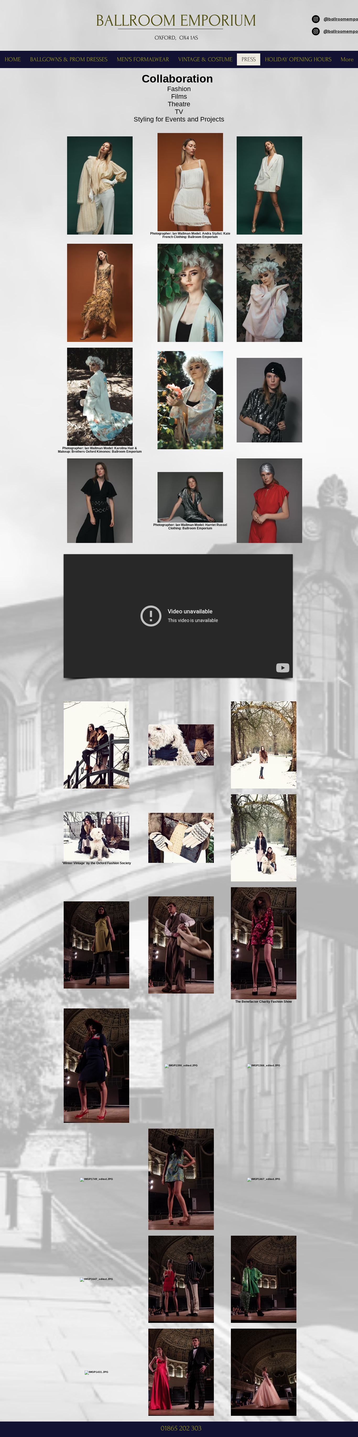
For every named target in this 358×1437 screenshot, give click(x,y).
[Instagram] (316, 19)
